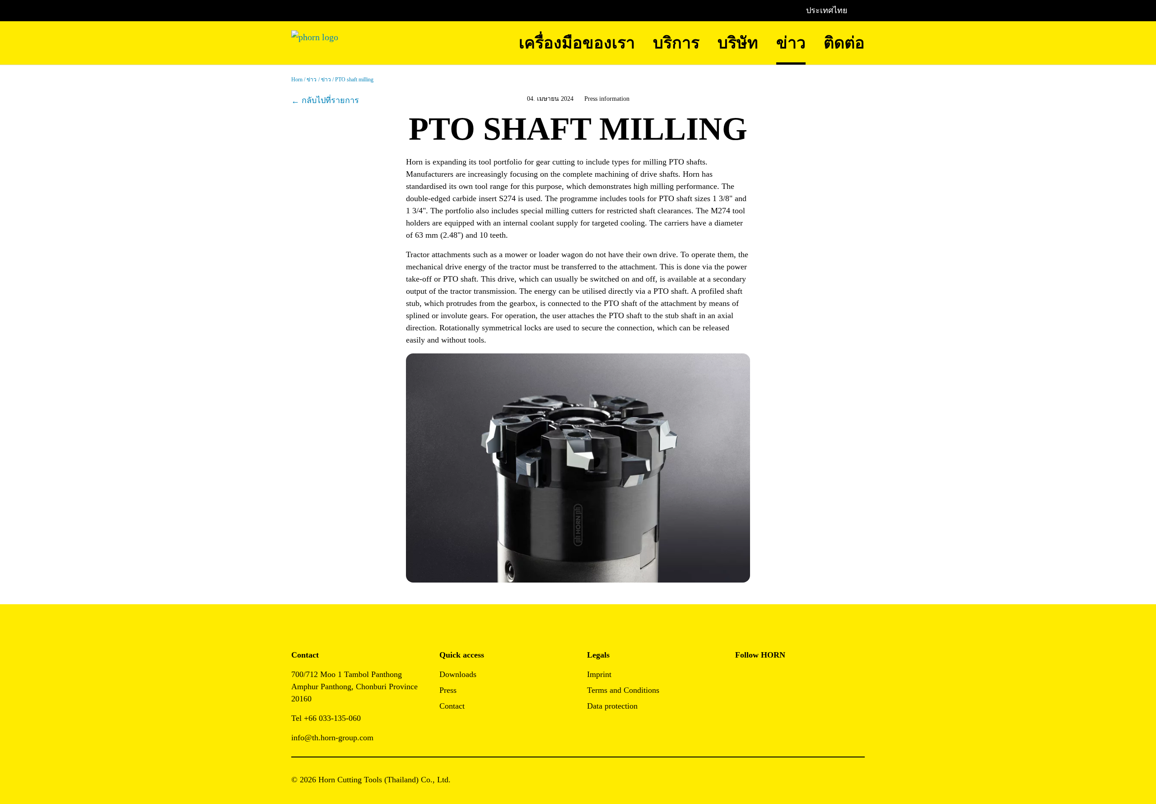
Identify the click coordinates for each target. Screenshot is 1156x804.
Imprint (599, 674)
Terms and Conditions (623, 690)
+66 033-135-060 (332, 718)
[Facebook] (742, 677)
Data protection (612, 705)
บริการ (676, 43)
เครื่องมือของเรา (577, 43)
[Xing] (803, 677)
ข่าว (791, 43)
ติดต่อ (844, 43)
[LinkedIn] (783, 677)
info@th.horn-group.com (333, 737)
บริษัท (738, 43)
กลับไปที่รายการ (330, 100)
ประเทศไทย (827, 10)
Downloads (457, 674)
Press (448, 690)
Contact (452, 705)
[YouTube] (742, 702)
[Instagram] (762, 677)
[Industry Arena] (762, 702)
